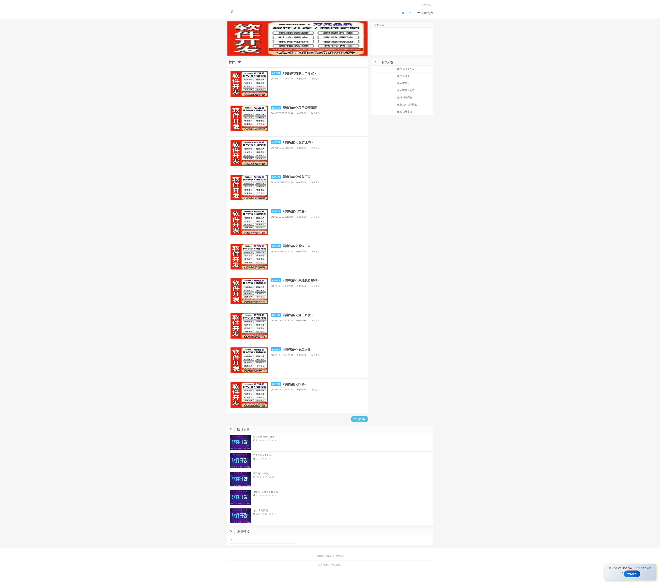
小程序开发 (405, 97)
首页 (408, 13)
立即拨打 (632, 574)
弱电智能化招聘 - (294, 384)
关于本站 (426, 4)
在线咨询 (320, 556)
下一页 (358, 419)
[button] (230, 38)
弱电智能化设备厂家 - (298, 176)
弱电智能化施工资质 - (298, 315)
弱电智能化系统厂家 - (298, 246)
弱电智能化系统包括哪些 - (301, 280)
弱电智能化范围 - (294, 211)
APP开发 (404, 83)
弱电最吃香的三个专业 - (299, 73)
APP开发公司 (406, 90)
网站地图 (330, 556)
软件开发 (276, 73)
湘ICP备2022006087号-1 (330, 565)
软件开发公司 (407, 69)
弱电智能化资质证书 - (298, 142)
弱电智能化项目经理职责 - (301, 107)
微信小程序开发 (408, 104)
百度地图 (340, 556)
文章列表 (426, 13)
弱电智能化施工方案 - (298, 349)
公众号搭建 (405, 111)
